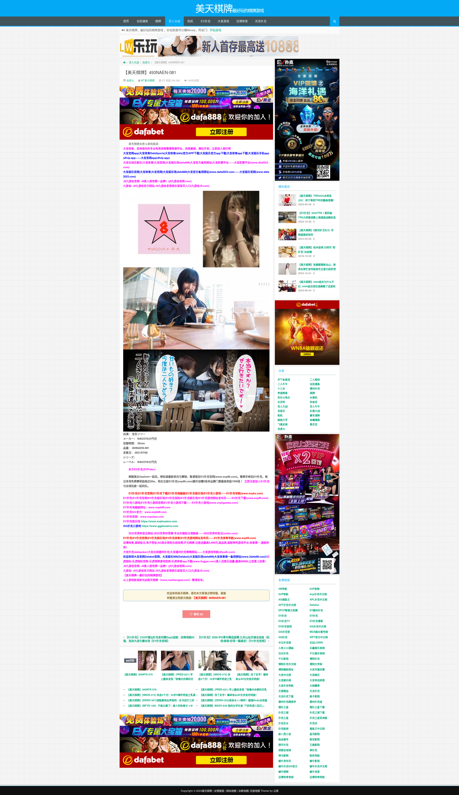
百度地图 (255, 790)
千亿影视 (283, 658)
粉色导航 (315, 755)
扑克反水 (283, 723)
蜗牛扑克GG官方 (287, 766)
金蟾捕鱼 (315, 420)
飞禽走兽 (283, 424)
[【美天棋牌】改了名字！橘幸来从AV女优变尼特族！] (252, 660)
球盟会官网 (284, 750)
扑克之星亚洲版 (318, 718)
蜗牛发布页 (284, 761)
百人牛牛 (315, 406)
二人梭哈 (315, 379)
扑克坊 (313, 723)
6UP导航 (283, 594)
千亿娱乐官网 (317, 653)
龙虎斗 (146, 62)
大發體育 (315, 685)
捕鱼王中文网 (317, 728)
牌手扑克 (283, 744)
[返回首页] (124, 62)
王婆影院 (315, 744)
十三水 (281, 388)
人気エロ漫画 (286, 648)
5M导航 (282, 588)
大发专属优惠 (317, 669)
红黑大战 (315, 411)
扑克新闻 (283, 728)
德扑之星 (283, 707)
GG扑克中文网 (318, 626)
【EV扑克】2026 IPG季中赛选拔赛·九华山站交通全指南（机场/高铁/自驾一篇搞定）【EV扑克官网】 (233, 639)
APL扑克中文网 (318, 599)
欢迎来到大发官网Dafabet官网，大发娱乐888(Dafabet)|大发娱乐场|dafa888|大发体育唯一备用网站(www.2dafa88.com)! (195, 557)
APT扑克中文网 (287, 605)
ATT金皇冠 (284, 379)
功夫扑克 (283, 653)
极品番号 (283, 739)
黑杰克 (313, 424)
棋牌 (158, 21)
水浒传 (281, 402)
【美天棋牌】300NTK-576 (142, 689)
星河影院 (315, 734)
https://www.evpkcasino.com (159, 521)
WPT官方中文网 (319, 637)
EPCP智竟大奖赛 (288, 610)
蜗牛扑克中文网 (318, 766)
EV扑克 (205, 21)
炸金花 (313, 402)
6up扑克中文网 (318, 594)
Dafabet (314, 605)
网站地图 (231, 790)
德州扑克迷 (316, 701)
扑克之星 (283, 718)
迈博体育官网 (286, 777)
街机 (190, 21)
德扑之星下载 (317, 707)
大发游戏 (223, 21)
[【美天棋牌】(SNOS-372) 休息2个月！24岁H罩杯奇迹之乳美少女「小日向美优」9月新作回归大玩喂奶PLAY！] (215, 660)
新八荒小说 (284, 734)
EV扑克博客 (316, 621)
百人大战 (174, 21)
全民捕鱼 (142, 21)
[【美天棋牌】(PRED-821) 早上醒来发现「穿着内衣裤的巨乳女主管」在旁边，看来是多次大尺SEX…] (177, 660)
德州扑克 (315, 388)
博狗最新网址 (286, 669)
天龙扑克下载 (286, 696)
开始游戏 (215, 30)
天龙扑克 (260, 21)
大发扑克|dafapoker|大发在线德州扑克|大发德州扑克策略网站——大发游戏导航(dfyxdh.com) (179, 552)
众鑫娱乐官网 (317, 648)
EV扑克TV (284, 621)
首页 (126, 21)
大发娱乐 (315, 674)
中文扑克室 (284, 642)
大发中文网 (284, 674)
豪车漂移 (315, 415)
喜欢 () (198, 614)
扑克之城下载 (317, 712)
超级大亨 (283, 420)
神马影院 (283, 755)
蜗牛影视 (315, 761)
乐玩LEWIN (316, 642)
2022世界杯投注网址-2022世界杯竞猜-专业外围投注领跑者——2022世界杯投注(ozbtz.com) (183, 533)
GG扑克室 (284, 631)
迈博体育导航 (317, 777)
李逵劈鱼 (283, 393)
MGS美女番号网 (319, 631)
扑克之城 (283, 712)
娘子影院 (315, 696)
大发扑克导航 (286, 685)
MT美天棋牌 (148, 80)
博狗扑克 (315, 658)
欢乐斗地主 (284, 397)
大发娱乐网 (284, 680)
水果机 (313, 397)
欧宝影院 (315, 739)
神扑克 (313, 750)
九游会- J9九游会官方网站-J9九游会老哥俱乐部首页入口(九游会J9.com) (166, 186)
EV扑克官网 (285, 626)
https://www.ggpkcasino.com (160, 526)
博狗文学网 (316, 664)
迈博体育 (242, 21)
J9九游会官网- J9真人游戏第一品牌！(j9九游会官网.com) (157, 181)
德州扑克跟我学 (287, 701)
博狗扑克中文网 (287, 664)
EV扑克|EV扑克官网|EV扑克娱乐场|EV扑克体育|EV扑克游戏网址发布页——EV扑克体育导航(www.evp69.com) (189, 538)
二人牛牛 (283, 384)
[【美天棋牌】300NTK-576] (140, 660)
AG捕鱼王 (284, 599)
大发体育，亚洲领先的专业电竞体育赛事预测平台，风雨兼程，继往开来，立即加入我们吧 (177, 148)
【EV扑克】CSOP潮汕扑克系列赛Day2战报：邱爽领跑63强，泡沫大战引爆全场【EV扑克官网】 (158, 639)
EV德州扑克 (316, 610)
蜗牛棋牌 (283, 771)
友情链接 (219, 790)
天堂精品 (283, 691)
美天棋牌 (207, 790)
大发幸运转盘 (317, 680)
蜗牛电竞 (315, 771)
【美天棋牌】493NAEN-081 (149, 72)
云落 (275, 790)
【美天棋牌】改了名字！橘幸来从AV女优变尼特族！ (229, 695)
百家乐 (281, 411)
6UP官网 (315, 588)
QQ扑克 (282, 637)
